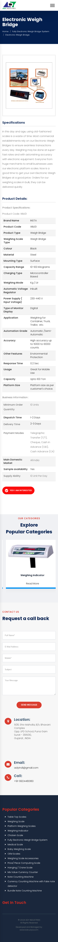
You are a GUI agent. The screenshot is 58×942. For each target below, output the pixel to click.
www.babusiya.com (29, 929)
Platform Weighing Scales (22, 826)
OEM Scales (14, 853)
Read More (29, 583)
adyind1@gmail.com (26, 767)
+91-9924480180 (24, 781)
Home (5, 31)
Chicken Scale (15, 835)
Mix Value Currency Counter (23, 872)
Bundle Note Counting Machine (25, 890)
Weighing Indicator (30, 575)
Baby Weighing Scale (19, 849)
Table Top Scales (17, 816)
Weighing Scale (16, 821)
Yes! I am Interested (21, 490)
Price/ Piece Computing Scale (24, 863)
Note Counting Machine (21, 876)
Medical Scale (15, 844)
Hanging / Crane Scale (20, 867)
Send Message (29, 705)
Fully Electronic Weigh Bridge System (30, 31)
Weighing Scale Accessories (23, 858)
